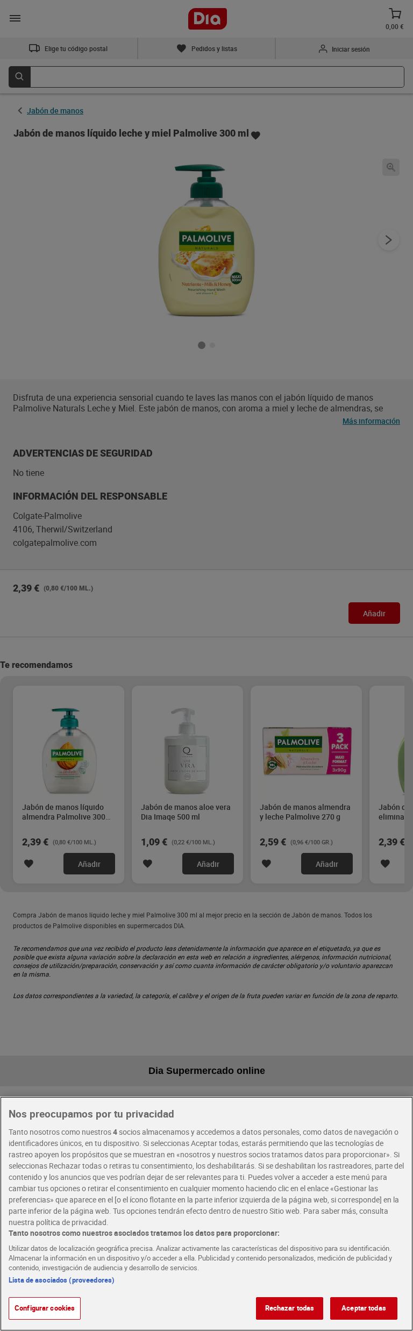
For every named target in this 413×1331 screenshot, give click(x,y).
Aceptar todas (363, 1308)
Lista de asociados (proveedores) (62, 1280)
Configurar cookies (45, 1308)
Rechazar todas (290, 1308)
